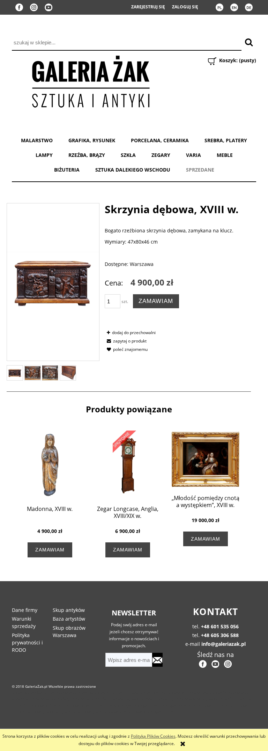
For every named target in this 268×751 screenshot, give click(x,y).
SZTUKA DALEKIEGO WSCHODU (132, 169)
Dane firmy (24, 610)
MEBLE (225, 155)
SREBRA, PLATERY (225, 140)
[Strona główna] (90, 80)
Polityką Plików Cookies (153, 736)
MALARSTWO (37, 140)
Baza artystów (69, 618)
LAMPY (44, 155)
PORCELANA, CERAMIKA (160, 140)
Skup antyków (69, 610)
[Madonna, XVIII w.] (49, 465)
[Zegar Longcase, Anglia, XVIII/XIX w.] (127, 465)
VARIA (193, 155)
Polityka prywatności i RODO (27, 642)
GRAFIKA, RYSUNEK (91, 140)
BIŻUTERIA (67, 169)
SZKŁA (128, 155)
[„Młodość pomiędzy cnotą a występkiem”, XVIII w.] (205, 459)
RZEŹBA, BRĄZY (86, 155)
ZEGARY (160, 155)
